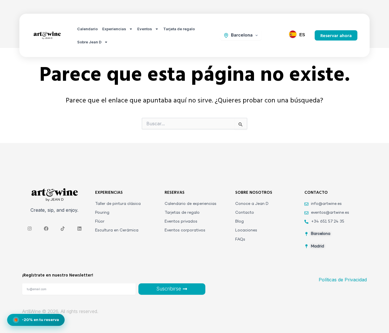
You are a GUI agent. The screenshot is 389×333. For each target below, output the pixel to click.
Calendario (87, 29)
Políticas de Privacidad (343, 279)
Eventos (144, 29)
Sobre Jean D (89, 42)
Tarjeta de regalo (179, 29)
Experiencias (114, 29)
